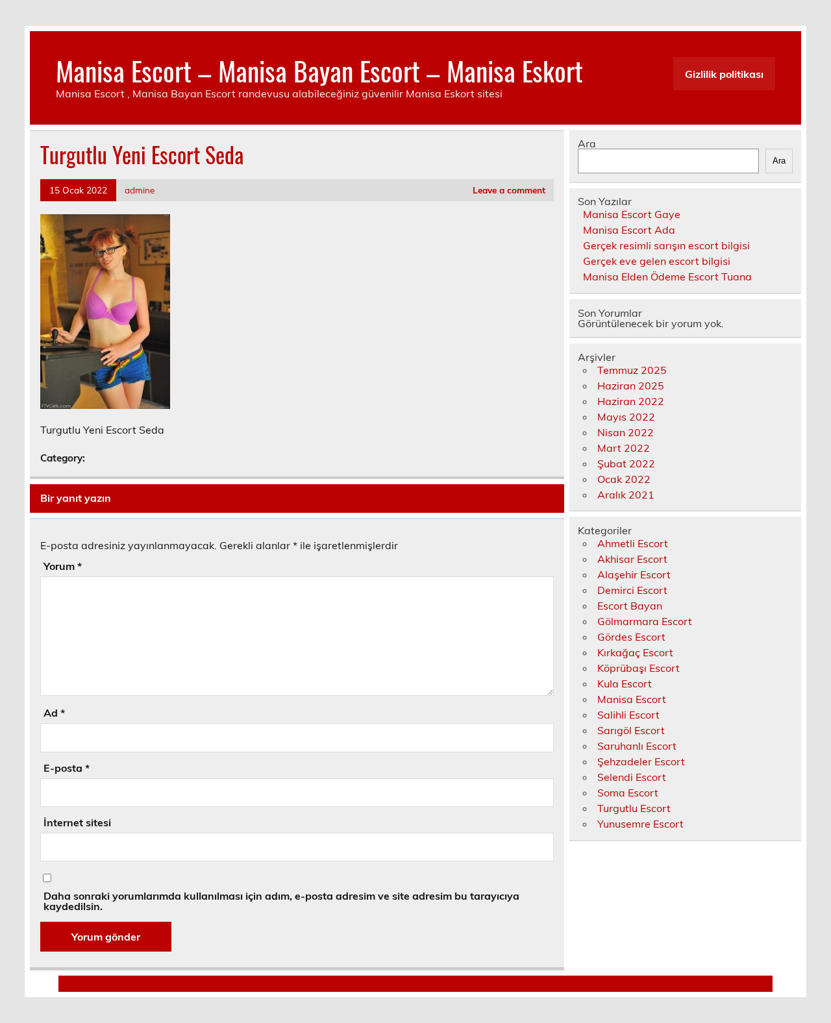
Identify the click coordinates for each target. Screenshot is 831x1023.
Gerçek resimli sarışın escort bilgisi (666, 245)
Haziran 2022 (630, 401)
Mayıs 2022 (626, 416)
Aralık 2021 (625, 494)
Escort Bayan (629, 605)
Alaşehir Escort (634, 574)
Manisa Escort (631, 699)
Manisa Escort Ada (629, 229)
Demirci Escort (632, 590)
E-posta (66, 768)
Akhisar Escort (632, 558)
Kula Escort (624, 683)
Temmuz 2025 (632, 370)
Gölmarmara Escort (644, 621)
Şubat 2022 (626, 463)
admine (140, 189)
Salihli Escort (628, 714)
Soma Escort (627, 792)
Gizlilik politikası (724, 74)
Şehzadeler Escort (641, 761)
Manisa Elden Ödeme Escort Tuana (667, 276)
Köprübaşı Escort (638, 667)
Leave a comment (509, 189)
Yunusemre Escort (640, 823)
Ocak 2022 (624, 479)
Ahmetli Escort (632, 543)
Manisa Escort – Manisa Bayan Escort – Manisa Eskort (319, 70)
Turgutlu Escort (634, 808)
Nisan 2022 (625, 432)
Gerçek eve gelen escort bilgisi (656, 260)
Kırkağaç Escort (635, 652)
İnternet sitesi (77, 822)
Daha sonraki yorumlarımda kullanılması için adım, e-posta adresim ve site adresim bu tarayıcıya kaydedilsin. (281, 901)
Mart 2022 (623, 447)
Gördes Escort (631, 636)
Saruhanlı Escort (636, 745)
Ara (587, 143)
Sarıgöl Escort (631, 730)
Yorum (62, 566)
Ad (54, 713)
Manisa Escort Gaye (631, 214)
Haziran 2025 (630, 385)
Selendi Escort (631, 776)
